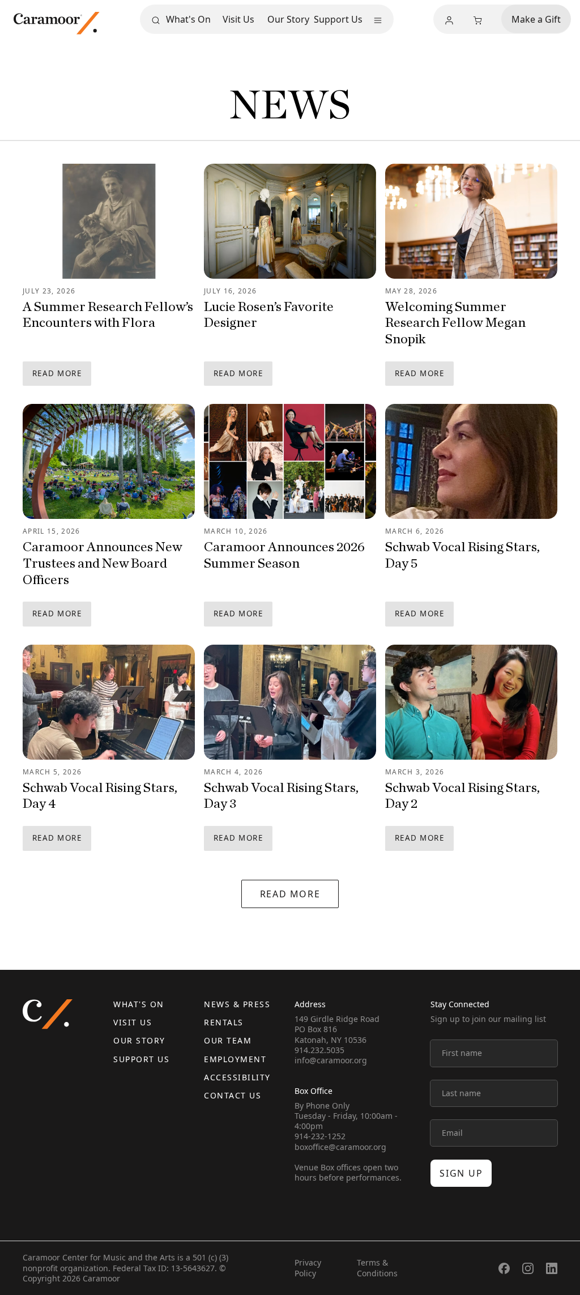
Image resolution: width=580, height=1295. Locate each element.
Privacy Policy (308, 1267)
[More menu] (378, 20)
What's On (188, 19)
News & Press (237, 1004)
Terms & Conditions (377, 1267)
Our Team (227, 1040)
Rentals (224, 1022)
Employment (235, 1059)
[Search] (155, 20)
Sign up (461, 1173)
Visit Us (238, 19)
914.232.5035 (319, 1050)
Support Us (338, 19)
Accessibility (237, 1077)
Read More (57, 373)
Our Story (288, 19)
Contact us (232, 1095)
